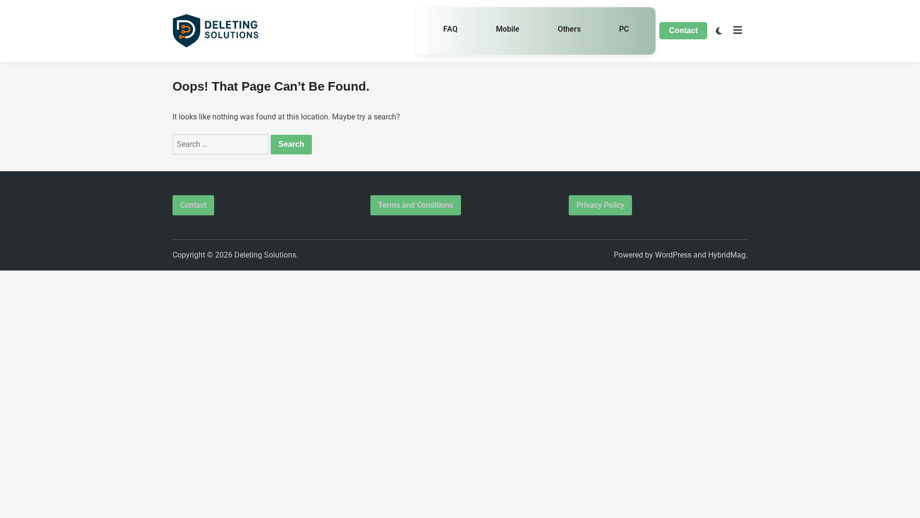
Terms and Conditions (415, 205)
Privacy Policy (600, 205)
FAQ (450, 29)
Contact (683, 30)
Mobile (507, 29)
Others (569, 29)
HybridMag (727, 254)
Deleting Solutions (265, 254)
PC (624, 29)
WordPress (673, 254)
